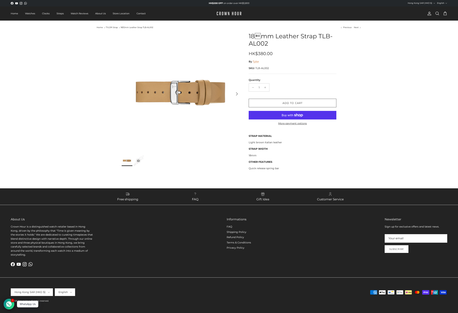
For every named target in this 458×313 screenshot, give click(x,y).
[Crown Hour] (229, 13)
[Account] (429, 13)
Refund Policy (235, 237)
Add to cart (292, 103)
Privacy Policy (235, 247)
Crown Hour (24, 301)
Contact (141, 13)
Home (14, 13)
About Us (100, 13)
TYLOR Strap (112, 27)
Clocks (46, 13)
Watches (30, 13)
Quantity (254, 80)
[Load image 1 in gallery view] (181, 92)
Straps (60, 13)
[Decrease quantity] (252, 87)
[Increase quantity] (266, 87)
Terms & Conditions (239, 242)
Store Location (121, 13)
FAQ (229, 226)
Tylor (256, 61)
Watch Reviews (79, 13)
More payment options (292, 123)
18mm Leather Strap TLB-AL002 (137, 27)
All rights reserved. (40, 301)
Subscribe (396, 249)
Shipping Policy (236, 232)
